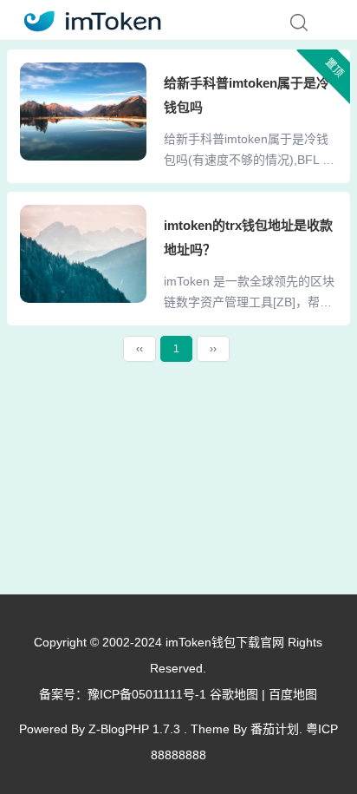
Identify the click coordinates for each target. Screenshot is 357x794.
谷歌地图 (234, 694)
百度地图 (293, 694)
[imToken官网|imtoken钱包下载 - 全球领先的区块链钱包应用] (87, 18)
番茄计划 (274, 729)
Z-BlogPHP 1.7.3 (134, 729)
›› (213, 349)
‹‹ (139, 349)
